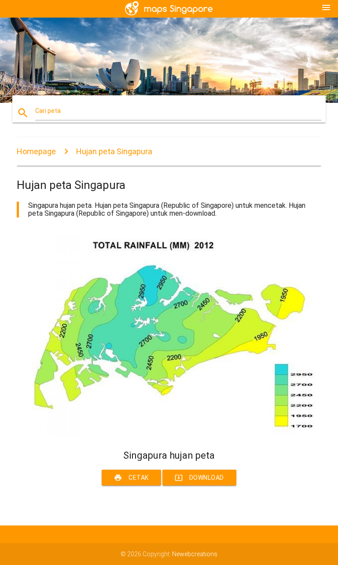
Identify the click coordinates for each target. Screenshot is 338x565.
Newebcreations (194, 554)
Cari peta (48, 110)
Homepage (36, 151)
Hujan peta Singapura (114, 151)
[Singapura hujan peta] (169, 434)
